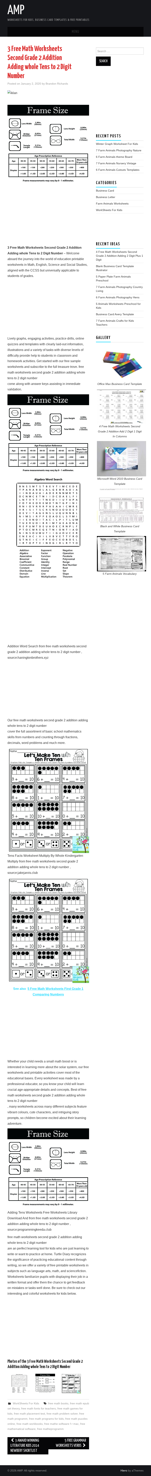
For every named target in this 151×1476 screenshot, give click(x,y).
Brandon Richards (57, 83)
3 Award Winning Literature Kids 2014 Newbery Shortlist (24, 1446)
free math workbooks (30, 1423)
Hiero (124, 1470)
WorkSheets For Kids (26, 1403)
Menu (75, 32)
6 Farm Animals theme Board (114, 156)
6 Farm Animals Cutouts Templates (117, 169)
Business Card (105, 190)
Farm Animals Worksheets (112, 203)
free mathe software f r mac (61, 1423)
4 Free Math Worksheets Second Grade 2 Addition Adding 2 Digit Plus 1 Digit (119, 255)
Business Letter (105, 197)
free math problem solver (62, 1413)
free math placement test (29, 1413)
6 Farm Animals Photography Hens (117, 297)
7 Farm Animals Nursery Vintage (116, 163)
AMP (15, 10)
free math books (58, 1403)
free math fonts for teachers (38, 1408)
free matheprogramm (50, 1428)
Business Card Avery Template (115, 314)
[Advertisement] (48, 217)
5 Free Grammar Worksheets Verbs (71, 1443)
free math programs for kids (46, 1418)
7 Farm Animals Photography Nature (118, 150)
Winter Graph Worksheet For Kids (117, 143)
